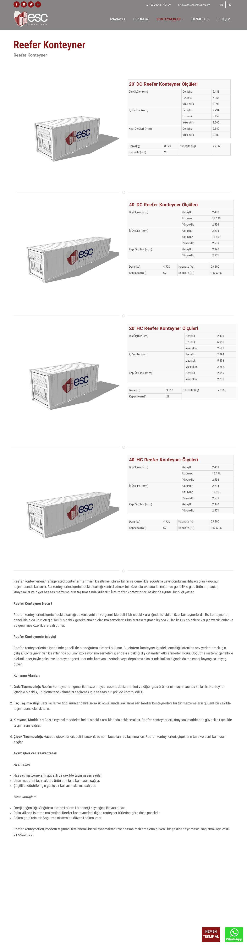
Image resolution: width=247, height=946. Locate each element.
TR (221, 4)
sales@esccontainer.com (195, 4)
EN (229, 4)
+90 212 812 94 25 (159, 4)
